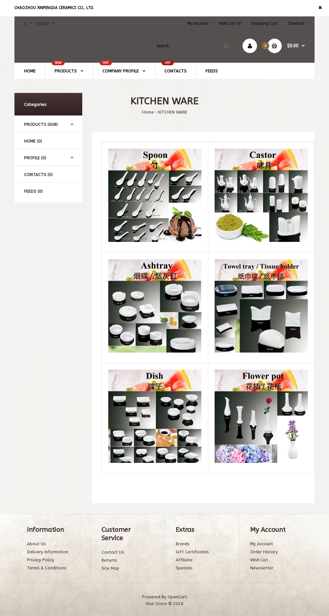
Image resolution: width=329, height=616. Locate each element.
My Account (198, 23)
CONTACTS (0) (38, 174)
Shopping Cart (264, 23)
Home (148, 112)
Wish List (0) (230, 23)
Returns (109, 560)
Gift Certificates (192, 551)
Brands (183, 543)
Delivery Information (47, 551)
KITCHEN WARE (172, 112)
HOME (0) (33, 141)
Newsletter (261, 567)
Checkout (296, 23)
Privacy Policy (40, 559)
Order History (264, 551)
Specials (184, 567)
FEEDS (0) (33, 191)
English (43, 23)
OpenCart (177, 596)
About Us (36, 543)
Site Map (110, 568)
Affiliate (184, 559)
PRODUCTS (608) (41, 124)
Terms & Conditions (47, 567)
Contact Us (113, 552)
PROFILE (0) (35, 157)
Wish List (259, 559)
